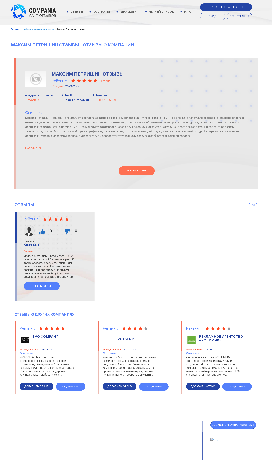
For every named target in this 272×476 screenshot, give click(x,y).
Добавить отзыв (136, 171)
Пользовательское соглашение (96, 458)
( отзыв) (105, 81)
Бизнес (60, 439)
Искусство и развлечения (120, 443)
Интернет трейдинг (116, 435)
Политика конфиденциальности (145, 458)
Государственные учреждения (122, 431)
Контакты (63, 458)
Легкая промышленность (176, 435)
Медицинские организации (176, 447)
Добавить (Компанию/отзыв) (226, 7)
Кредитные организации (176, 431)
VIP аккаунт (28, 438)
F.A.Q (188, 11)
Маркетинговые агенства (176, 443)
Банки (59, 435)
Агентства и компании (70, 431)
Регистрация (239, 16)
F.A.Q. (20, 452)
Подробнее (70, 386)
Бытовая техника (66, 447)
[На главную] (33, 11)
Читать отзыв (42, 286)
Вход (213, 16)
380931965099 (106, 100)
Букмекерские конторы (70, 443)
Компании (101, 11)
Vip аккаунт (129, 11)
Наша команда (184, 458)
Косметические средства (120, 447)
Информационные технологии (122, 439)
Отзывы (77, 11)
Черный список (161, 11)
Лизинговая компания (174, 439)
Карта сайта (28, 459)
